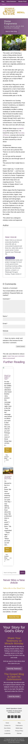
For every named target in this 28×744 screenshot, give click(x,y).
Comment (6, 299)
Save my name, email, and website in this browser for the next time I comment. (13, 340)
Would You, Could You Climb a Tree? (7, 377)
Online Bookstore (11, 1)
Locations (7, 730)
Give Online (7, 728)
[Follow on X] (12, 716)
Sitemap (19, 733)
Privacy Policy (19, 730)
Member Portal (22, 1)
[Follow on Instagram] (15, 716)
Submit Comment (20, 346)
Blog (3, 1)
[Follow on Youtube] (19, 716)
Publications (19, 725)
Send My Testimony (14, 668)
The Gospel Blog (6, 456)
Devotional (8, 28)
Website (5, 331)
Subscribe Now (14, 617)
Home (7, 723)
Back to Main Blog (11, 31)
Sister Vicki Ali (10, 26)
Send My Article (14, 696)
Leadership (7, 733)
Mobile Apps (19, 728)
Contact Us (7, 725)
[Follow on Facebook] (8, 716)
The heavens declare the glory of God (8, 477)
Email (5, 323)
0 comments (15, 28)
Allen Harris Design (15, 742)
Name (5, 316)
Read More (7, 450)
